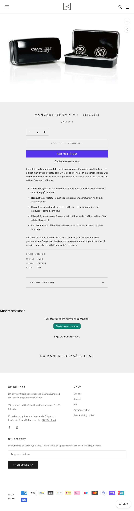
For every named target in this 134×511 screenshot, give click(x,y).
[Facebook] (9, 427)
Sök (75, 404)
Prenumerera (23, 465)
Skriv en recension (67, 326)
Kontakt (78, 399)
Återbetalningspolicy (84, 415)
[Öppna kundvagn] (127, 7)
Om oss (78, 393)
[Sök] (120, 7)
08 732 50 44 (49, 420)
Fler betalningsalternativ (67, 161)
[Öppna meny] (7, 6)
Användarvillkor (82, 410)
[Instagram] (17, 427)
